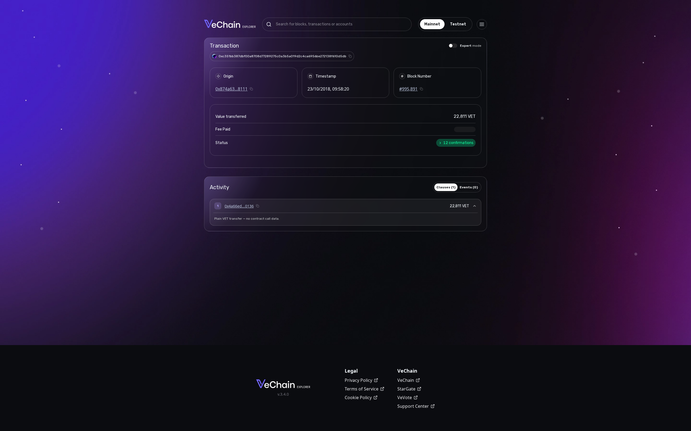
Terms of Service (361, 389)
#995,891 (408, 89)
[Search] (269, 24)
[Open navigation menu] (482, 24)
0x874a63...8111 (231, 89)
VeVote (404, 397)
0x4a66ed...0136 (239, 206)
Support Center (413, 406)
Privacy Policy (358, 380)
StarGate (406, 389)
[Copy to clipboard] (350, 56)
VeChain (405, 380)
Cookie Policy (358, 397)
